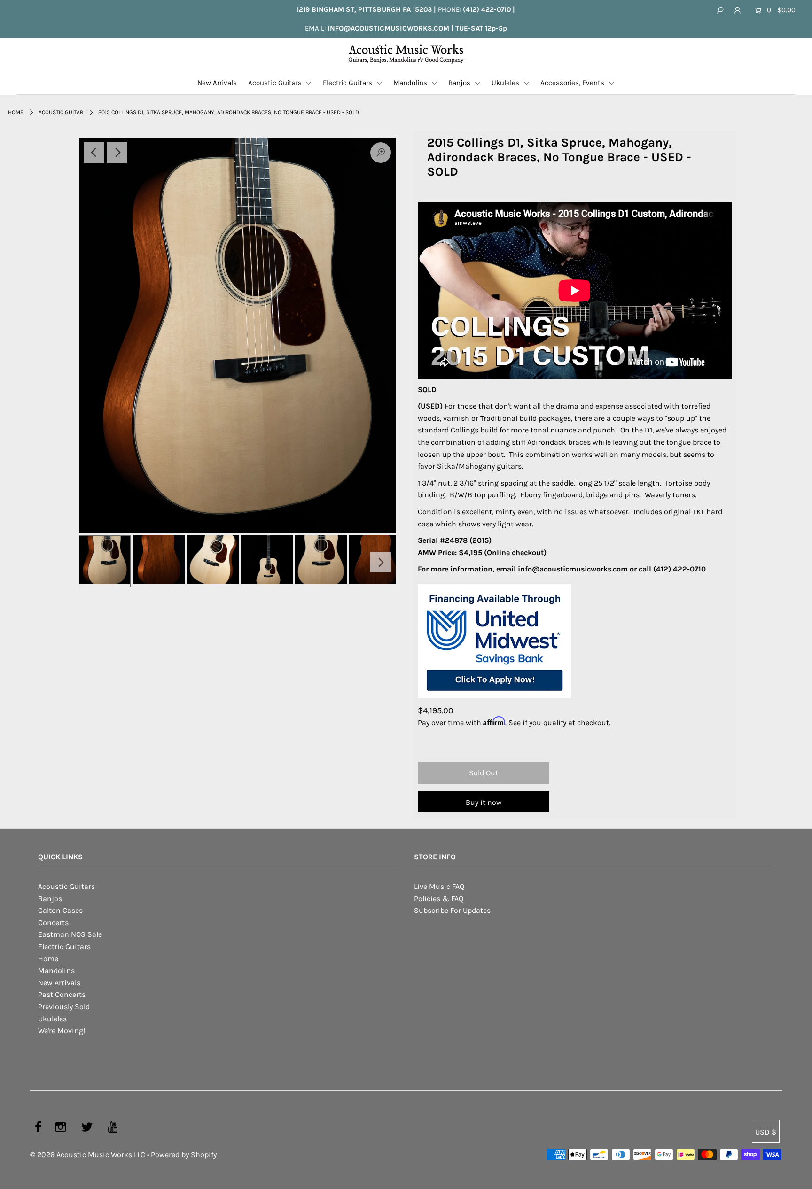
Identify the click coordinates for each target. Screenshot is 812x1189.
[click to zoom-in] (237, 335)
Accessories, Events (573, 82)
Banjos (460, 82)
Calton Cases (60, 910)
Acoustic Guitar (61, 112)
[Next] (117, 152)
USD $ (765, 1131)
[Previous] (94, 152)
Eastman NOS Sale (70, 934)
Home (15, 112)
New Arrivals (217, 82)
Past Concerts (62, 994)
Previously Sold (64, 1006)
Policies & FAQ (438, 898)
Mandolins (411, 82)
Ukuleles (506, 82)
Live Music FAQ (439, 886)
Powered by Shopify (184, 1154)
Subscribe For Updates (452, 910)
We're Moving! (61, 1030)
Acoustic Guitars (276, 82)
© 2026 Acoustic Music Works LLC (87, 1154)
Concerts (53, 922)
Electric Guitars (348, 82)
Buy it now (484, 802)
